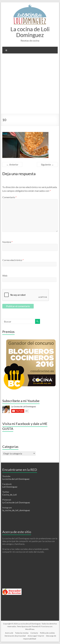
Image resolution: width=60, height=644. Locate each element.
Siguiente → (47, 164)
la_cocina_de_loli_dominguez (16, 510)
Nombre (7, 241)
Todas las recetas (21, 633)
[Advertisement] (30, 84)
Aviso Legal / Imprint (36, 636)
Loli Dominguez (9, 486)
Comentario (9, 197)
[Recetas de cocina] (12, 590)
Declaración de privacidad (15, 636)
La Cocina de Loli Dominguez (16, 502)
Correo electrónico (13, 260)
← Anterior (12, 164)
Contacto (34, 633)
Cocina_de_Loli (9, 494)
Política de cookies (47, 633)
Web (4, 275)
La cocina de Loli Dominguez (30, 32)
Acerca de (9, 633)
